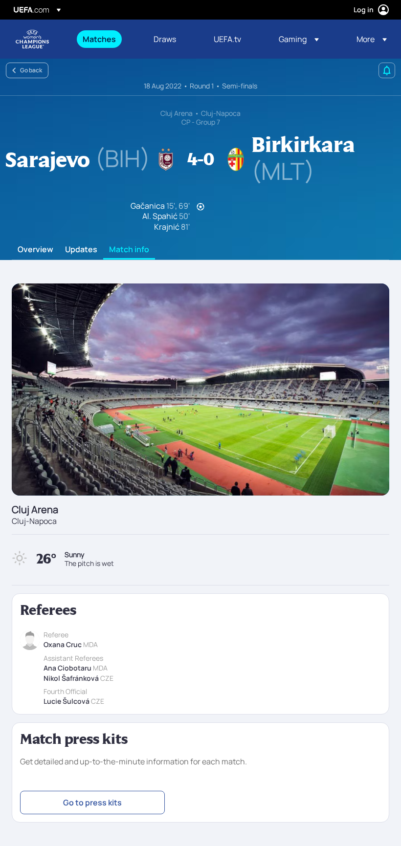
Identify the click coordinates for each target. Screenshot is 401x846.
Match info (129, 249)
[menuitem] (105, 39)
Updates (81, 249)
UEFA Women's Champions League (32, 39)
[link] (99, 39)
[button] (298, 39)
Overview (35, 249)
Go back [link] (31, 70)
